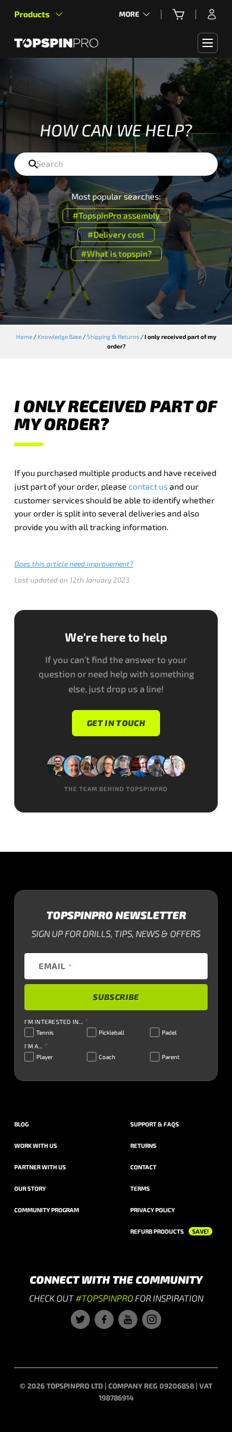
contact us (148, 486)
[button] (178, 14)
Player (44, 1056)
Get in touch (116, 723)
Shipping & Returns (113, 336)
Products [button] (31, 14)
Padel (169, 1032)
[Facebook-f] (104, 1319)
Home (24, 336)
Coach (107, 1056)
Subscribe (116, 997)
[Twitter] (80, 1319)
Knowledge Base (59, 336)
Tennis (45, 1032)
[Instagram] (151, 1319)
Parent (171, 1056)
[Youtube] (127, 1319)
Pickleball (111, 1032)
